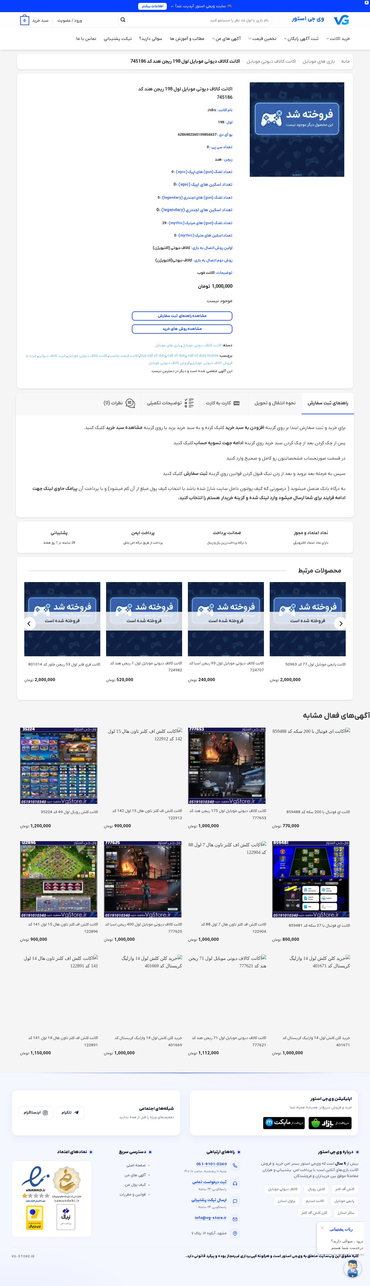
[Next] (29, 623)
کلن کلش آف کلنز (314, 1213)
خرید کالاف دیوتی (52, 355)
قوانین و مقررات (133, 1194)
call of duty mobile (203, 355)
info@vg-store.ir (211, 1218)
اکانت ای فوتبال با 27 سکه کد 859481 (319, 925)
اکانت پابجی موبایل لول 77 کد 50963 (315, 664)
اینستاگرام (32, 1112)
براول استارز (286, 1201)
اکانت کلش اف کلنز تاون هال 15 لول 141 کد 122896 (63, 928)
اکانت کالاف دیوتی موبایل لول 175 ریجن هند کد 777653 (227, 814)
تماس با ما (86, 39)
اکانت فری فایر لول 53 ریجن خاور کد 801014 (64, 664)
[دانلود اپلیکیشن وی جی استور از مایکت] (284, 1123)
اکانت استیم (315, 1201)
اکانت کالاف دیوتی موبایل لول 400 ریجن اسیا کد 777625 (143, 928)
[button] (34, 20)
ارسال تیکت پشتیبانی (209, 1200)
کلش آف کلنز (344, 1189)
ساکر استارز (346, 1213)
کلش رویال (316, 1189)
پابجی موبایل (344, 1201)
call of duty (176, 355)
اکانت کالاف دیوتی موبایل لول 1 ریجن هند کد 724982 (146, 667)
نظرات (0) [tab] (113, 403)
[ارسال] (123, 20)
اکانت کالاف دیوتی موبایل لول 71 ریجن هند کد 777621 (229, 1041)
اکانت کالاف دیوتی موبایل (271, 61)
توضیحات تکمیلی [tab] (164, 403)
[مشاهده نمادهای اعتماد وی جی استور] (52, 1199)
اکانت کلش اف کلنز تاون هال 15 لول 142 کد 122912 (147, 814)
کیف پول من (135, 1184)
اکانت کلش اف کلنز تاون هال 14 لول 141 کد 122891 (63, 1041)
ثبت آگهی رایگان (303, 39)
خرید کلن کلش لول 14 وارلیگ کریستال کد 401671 (316, 1041)
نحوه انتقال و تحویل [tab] (275, 403)
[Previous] (340, 623)
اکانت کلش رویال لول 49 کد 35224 (69, 812)
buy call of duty (153, 355)
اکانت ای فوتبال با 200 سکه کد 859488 (318, 812)
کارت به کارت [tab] (218, 403)
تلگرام (67, 1112)
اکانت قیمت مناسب (123, 355)
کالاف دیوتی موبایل (282, 1189)
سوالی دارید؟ (150, 39)
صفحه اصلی (136, 1165)
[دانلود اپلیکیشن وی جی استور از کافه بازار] (330, 1123)
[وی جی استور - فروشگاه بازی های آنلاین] (341, 20)
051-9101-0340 (211, 1164)
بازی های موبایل (319, 61)
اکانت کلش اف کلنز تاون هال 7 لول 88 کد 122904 (233, 928)
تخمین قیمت (264, 39)
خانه (345, 61)
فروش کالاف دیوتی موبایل (169, 362)
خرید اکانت (340, 39)
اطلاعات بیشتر (152, 6)
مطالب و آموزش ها (187, 39)
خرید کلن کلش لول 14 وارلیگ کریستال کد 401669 (148, 1041)
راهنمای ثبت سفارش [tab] (328, 403)
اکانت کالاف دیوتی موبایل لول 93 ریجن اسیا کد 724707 (226, 667)
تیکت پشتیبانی (118, 39)
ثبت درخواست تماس (209, 1182)
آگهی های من (228, 39)
